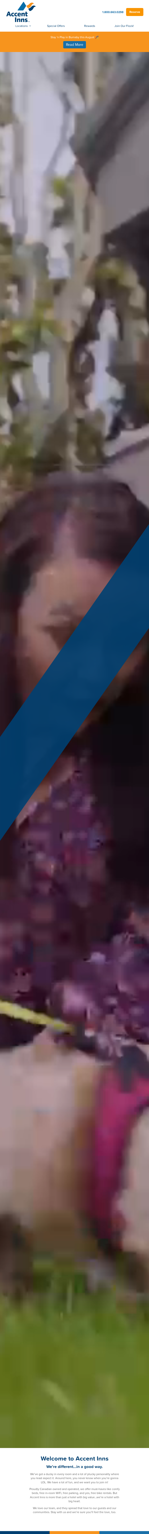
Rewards (89, 26)
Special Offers (56, 26)
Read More (74, 45)
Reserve (134, 12)
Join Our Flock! (124, 26)
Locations (21, 26)
